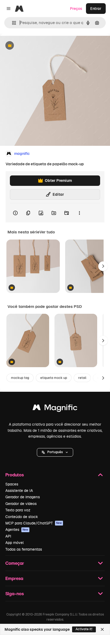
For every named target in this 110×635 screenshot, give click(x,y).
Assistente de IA (19, 490)
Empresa (14, 578)
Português (55, 452)
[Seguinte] (103, 266)
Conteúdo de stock (21, 516)
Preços (76, 8)
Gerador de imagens (22, 497)
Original (34, 45)
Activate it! (84, 629)
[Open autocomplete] (12, 23)
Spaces (11, 484)
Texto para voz (17, 510)
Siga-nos (14, 593)
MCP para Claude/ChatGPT (33, 523)
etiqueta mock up (53, 378)
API (8, 536)
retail (82, 378)
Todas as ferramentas (23, 549)
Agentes (16, 529)
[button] (55, 452)
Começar (14, 563)
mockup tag (20, 378)
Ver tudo (47, 232)
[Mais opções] (79, 212)
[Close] (102, 629)
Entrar (95, 8)
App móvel (14, 542)
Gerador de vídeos (21, 503)
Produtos (14, 474)
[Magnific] (55, 409)
